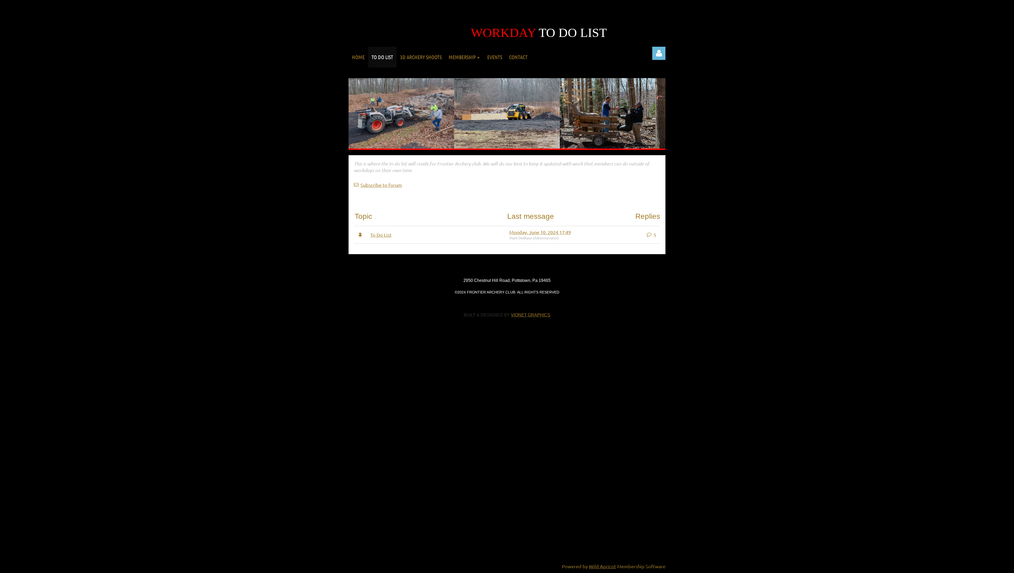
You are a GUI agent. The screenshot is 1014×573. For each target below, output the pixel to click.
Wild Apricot (602, 566)
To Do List (381, 235)
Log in (658, 53)
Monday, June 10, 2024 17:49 (540, 232)
